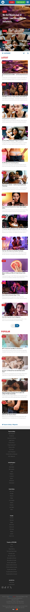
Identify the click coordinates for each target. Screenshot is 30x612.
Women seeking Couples (11, 567)
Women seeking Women (11, 564)
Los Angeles (11, 500)
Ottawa (11, 531)
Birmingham (11, 469)
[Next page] (17, 325)
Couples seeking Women (11, 571)
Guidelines (11, 435)
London (11, 464)
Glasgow (11, 473)
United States (11, 489)
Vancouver (11, 526)
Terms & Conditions (11, 438)
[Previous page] (13, 325)
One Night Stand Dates (11, 551)
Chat (12, 544)
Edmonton (11, 524)
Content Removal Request (11, 454)
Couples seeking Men (11, 569)
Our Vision (11, 449)
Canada (11, 515)
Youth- (9, 451)
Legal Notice (11, 440)
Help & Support (11, 433)
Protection (13, 451)
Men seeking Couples (11, 560)
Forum (11, 546)
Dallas (11, 498)
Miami (11, 509)
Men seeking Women (11, 558)
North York (11, 536)
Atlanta (11, 502)
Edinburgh (11, 480)
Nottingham (11, 482)
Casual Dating (12, 548)
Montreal (12, 520)
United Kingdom (11, 462)
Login (11, 2)
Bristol (11, 478)
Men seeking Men (11, 555)
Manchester (11, 467)
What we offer (12, 447)
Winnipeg (12, 529)
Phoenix (11, 495)
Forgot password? (11, 444)
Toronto (11, 517)
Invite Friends (11, 584)
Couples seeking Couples (11, 574)
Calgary (11, 522)
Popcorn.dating (7, 424)
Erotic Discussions (18, 598)
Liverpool (12, 476)
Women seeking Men (11, 562)
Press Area (11, 582)
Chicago (11, 493)
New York (12, 491)
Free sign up (20, 2)
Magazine (15, 424)
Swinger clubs (12, 553)
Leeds (11, 471)
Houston (11, 504)
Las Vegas (12, 507)
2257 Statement (11, 456)
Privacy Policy (12, 442)
